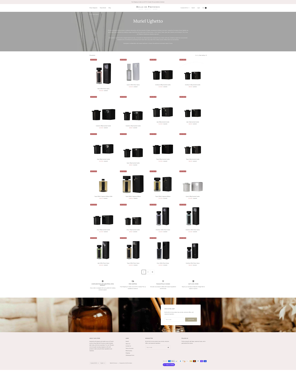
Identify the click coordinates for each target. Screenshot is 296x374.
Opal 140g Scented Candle (133, 163)
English (102, 363)
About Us (128, 343)
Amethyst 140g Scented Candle (192, 85)
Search (193, 8)
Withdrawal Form (130, 355)
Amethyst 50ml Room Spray (192, 263)
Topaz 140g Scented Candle (192, 159)
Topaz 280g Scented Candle (163, 159)
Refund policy (129, 350)
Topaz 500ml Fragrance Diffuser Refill (103, 196)
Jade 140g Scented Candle (192, 122)
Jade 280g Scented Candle (163, 122)
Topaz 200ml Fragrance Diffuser (163, 196)
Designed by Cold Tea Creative (125, 363)
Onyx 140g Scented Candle (133, 229)
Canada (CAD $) (184, 8)
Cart (204, 8)
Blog (110, 8)
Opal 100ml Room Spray (103, 88)
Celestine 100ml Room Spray (193, 229)
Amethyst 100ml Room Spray (163, 229)
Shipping (128, 353)
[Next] (152, 272)
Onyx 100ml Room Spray (163, 263)
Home (90, 14)
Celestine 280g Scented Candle (103, 126)
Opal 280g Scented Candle (103, 159)
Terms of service (129, 348)
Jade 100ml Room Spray (103, 263)
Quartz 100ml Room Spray (133, 85)
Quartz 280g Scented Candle (193, 196)
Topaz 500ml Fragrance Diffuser (133, 196)
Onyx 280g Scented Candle (103, 229)
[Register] (168, 347)
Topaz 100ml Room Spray (133, 263)
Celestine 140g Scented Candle (133, 126)
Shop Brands (103, 8)
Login (198, 8)
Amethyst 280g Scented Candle (163, 85)
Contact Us (128, 346)
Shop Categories (93, 8)
